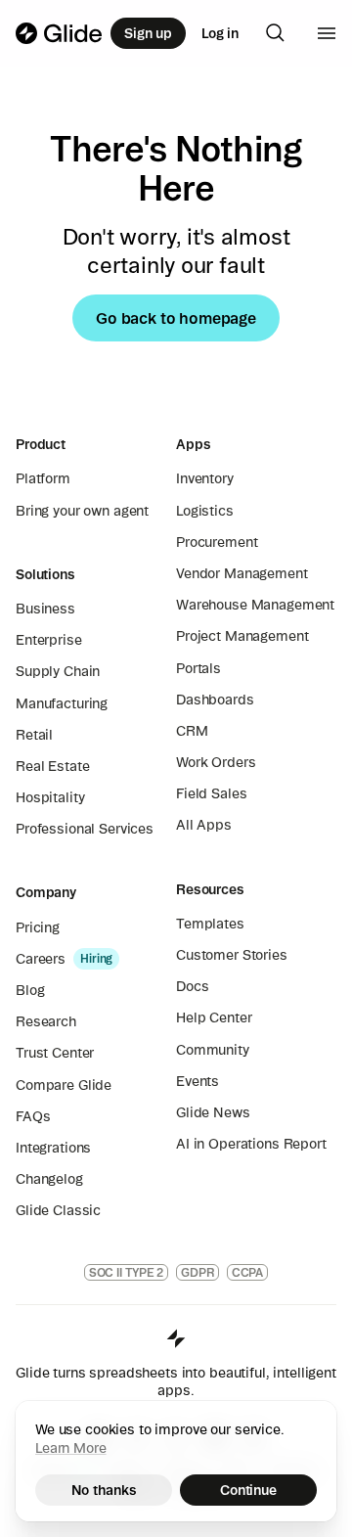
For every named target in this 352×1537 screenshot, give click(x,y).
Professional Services (85, 828)
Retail (34, 735)
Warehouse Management (255, 604)
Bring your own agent (82, 511)
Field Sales (211, 793)
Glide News (213, 1112)
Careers (41, 959)
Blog (30, 990)
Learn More (71, 1448)
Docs (192, 986)
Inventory (205, 478)
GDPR (197, 1272)
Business (45, 608)
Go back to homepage (176, 318)
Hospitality (50, 797)
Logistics (205, 511)
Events (197, 1081)
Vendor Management (242, 573)
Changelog (49, 1179)
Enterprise (49, 640)
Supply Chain (58, 671)
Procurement (216, 542)
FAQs (33, 1116)
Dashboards (215, 699)
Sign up (148, 33)
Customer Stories (231, 955)
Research (46, 1021)
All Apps (204, 825)
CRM (192, 731)
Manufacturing (62, 703)
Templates (210, 923)
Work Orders (215, 762)
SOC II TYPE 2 (126, 1272)
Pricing (38, 927)
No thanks (104, 1490)
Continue (248, 1490)
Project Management (242, 636)
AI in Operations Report (251, 1144)
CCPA (248, 1272)
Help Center (213, 1017)
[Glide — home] (59, 33)
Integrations (53, 1147)
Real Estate (52, 766)
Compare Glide (63, 1085)
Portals (198, 668)
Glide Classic (58, 1210)
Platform (43, 478)
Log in (220, 33)
